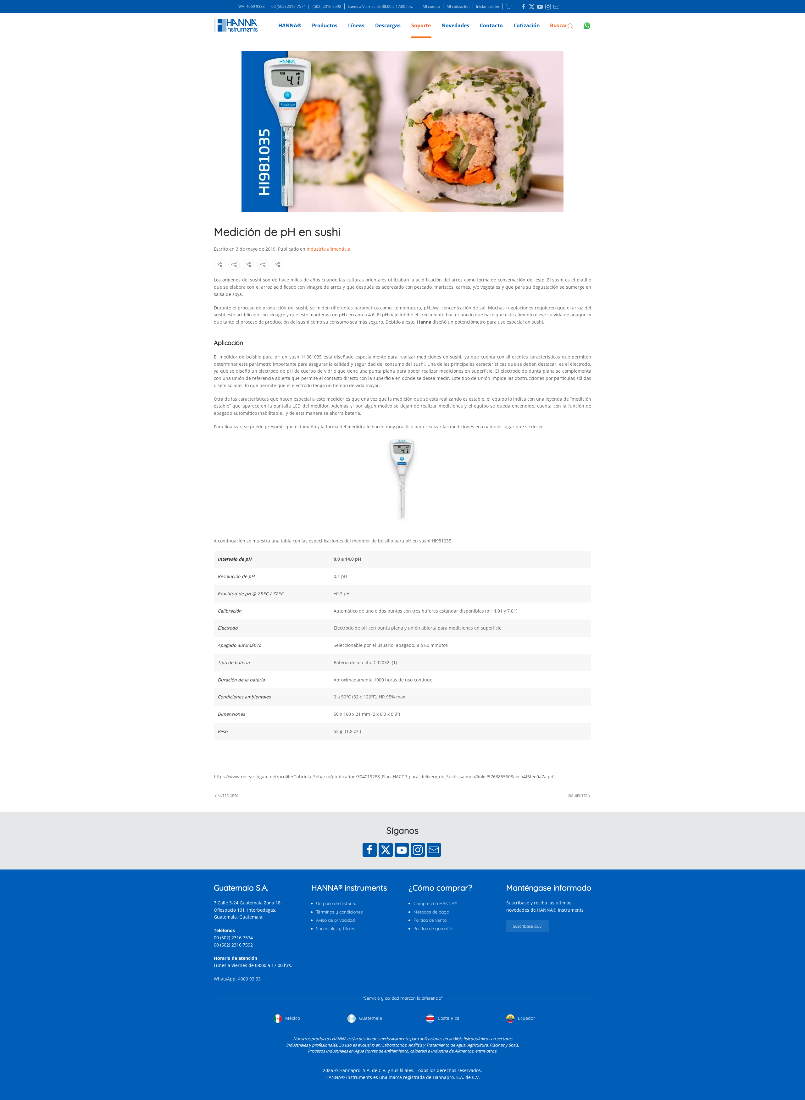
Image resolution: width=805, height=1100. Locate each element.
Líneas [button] (356, 25)
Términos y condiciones (339, 912)
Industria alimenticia (328, 249)
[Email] (434, 850)
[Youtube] (402, 850)
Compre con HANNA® (435, 903)
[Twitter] (386, 850)
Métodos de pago (431, 912)
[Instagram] (418, 850)
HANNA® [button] (289, 25)
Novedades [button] (455, 25)
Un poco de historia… (337, 903)
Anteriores (228, 795)
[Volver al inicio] (236, 25)
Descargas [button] (388, 25)
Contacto (491, 25)
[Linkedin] (523, 6)
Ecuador (526, 1018)
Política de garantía (433, 928)
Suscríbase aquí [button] (527, 926)
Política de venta (430, 920)
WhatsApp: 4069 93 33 (237, 979)
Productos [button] (324, 25)
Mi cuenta (431, 6)
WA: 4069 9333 (251, 6)
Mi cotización (458, 6)
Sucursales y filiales (335, 928)
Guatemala (370, 1018)
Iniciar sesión (487, 6)
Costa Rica (447, 1018)
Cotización (527, 25)
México (292, 1018)
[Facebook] (370, 850)
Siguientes (577, 795)
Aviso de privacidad (335, 920)
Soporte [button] (421, 25)
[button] (562, 25)
